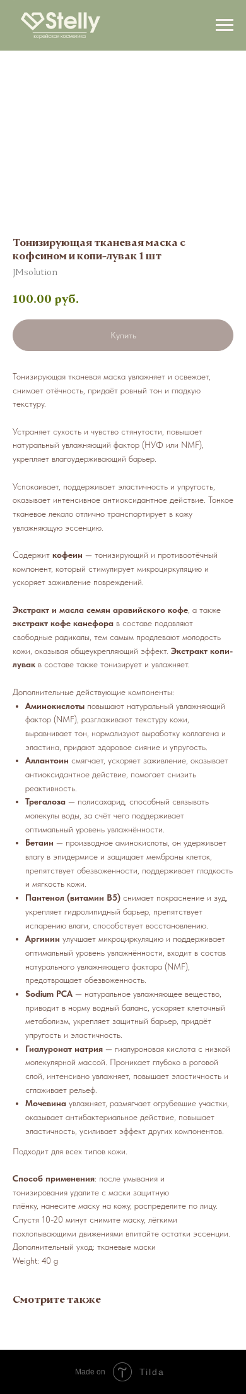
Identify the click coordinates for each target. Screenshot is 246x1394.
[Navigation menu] (224, 25)
